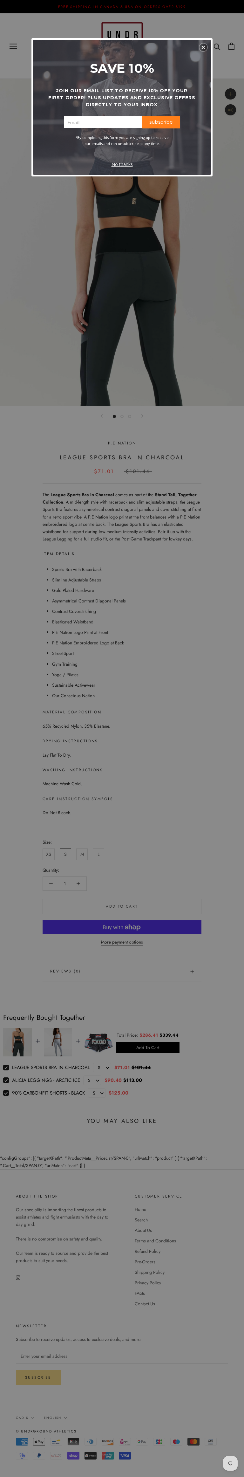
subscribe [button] (161, 122)
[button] (203, 47)
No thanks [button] (122, 164)
